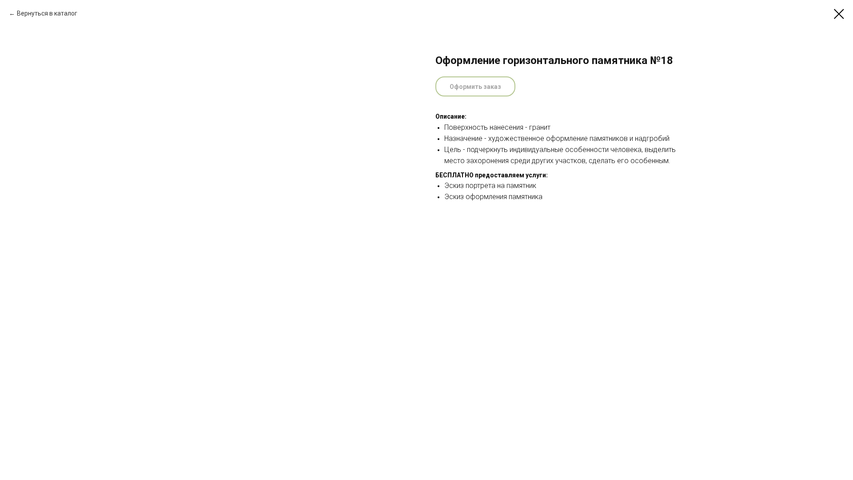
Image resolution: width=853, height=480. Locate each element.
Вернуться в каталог (47, 13)
